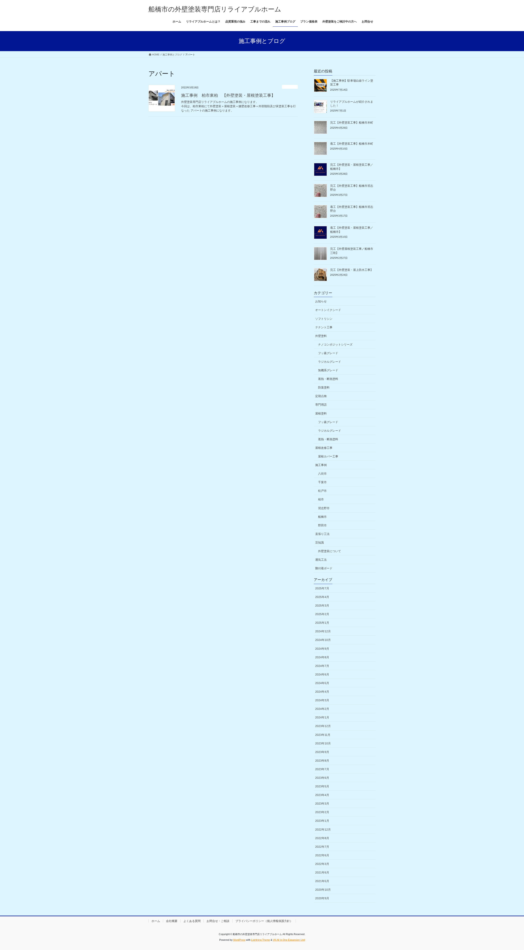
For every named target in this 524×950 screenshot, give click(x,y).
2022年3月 (322, 864)
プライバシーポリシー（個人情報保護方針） (264, 921)
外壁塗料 (321, 336)
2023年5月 (322, 786)
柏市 (321, 499)
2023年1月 (322, 820)
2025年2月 (322, 614)
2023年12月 (323, 726)
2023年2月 (322, 812)
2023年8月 (322, 760)
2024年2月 (322, 708)
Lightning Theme (260, 940)
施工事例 (321, 465)
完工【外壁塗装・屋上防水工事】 (351, 269)
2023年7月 (322, 769)
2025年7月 (322, 588)
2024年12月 (323, 631)
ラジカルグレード (329, 361)
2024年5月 (322, 683)
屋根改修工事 (323, 447)
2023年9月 (322, 752)
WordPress (239, 940)
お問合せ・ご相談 (218, 921)
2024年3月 (322, 700)
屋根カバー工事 (328, 456)
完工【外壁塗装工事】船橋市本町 (351, 122)
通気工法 (321, 559)
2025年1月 (322, 622)
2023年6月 (322, 777)
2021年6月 (322, 872)
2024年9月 (322, 648)
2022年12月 (323, 829)
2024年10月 (323, 640)
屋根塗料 (321, 413)
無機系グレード (328, 370)
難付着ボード (323, 568)
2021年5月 (322, 881)
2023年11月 (322, 734)
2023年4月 (322, 795)
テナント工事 (323, 327)
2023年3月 (322, 803)
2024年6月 (322, 674)
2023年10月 (323, 743)
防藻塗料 (324, 387)
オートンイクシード (328, 310)
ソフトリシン (323, 318)
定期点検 (321, 396)
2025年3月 (322, 605)
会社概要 (171, 921)
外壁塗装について (329, 551)
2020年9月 (322, 898)
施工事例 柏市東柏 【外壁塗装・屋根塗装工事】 (228, 95)
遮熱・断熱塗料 (328, 378)
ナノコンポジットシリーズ (335, 344)
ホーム (155, 921)
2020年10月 (323, 889)
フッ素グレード (328, 353)
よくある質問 (192, 921)
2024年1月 (322, 717)
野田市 (322, 525)
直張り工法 (322, 534)
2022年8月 (322, 838)
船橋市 (322, 516)
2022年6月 (322, 855)
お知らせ (290, 86)
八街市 (322, 473)
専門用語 (321, 404)
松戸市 (322, 490)
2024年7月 (322, 665)
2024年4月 (322, 691)
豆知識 (319, 542)
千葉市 (322, 482)
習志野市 (324, 508)
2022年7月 (322, 846)
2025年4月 (322, 597)
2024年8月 (322, 657)
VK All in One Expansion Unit (289, 940)
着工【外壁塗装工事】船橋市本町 (351, 143)
